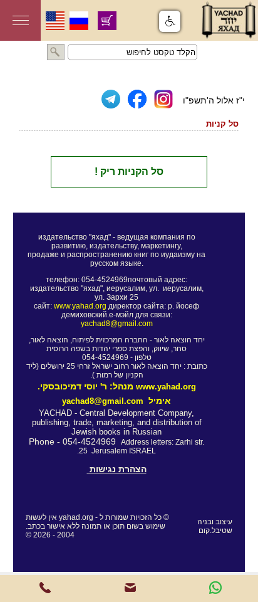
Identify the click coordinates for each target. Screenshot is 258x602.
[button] (169, 21)
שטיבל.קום (215, 530)
